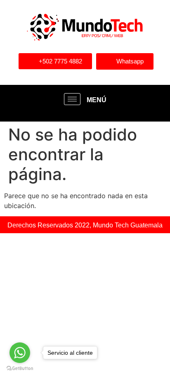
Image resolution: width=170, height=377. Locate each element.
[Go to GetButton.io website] (20, 368)
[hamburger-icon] (72, 99)
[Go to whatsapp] (19, 352)
